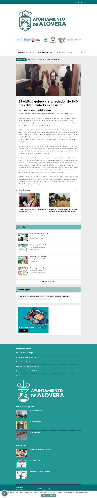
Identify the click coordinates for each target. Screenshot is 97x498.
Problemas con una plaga (42, 299)
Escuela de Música (35, 432)
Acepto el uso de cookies (49, 495)
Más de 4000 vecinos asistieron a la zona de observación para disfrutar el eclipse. (63, 211)
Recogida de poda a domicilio (36, 296)
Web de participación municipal (39, 471)
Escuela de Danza (35, 422)
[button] (4, 493)
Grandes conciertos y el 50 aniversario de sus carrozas (32, 211)
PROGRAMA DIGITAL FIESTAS (39, 256)
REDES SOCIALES (20, 489)
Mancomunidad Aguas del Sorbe (27, 371)
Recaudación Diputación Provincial (27, 357)
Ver (24, 331)
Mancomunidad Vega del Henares (27, 366)
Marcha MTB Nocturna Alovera (40, 233)
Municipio (60, 53)
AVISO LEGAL (19, 487)
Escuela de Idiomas (35, 411)
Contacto (70, 53)
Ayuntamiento (22, 53)
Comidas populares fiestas (39, 268)
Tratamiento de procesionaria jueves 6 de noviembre (44, 60)
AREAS (32, 53)
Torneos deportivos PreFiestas (40, 245)
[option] (51, 59)
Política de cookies (82, 493)
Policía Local (22, 296)
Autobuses (58, 296)
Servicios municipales (45, 53)
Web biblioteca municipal (24, 353)
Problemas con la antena (26, 299)
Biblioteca (66, 296)
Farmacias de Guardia (23, 362)
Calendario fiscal (34, 460)
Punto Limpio (49, 296)
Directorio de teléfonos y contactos (40, 449)
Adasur (18, 375)
